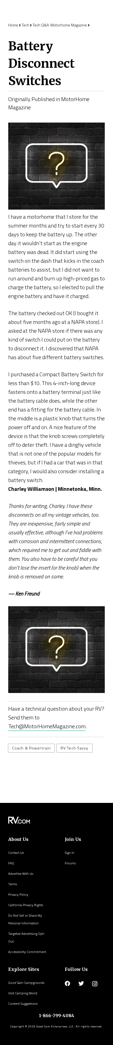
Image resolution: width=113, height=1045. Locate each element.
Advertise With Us (20, 873)
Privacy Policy (18, 894)
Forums (70, 863)
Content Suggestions (23, 1003)
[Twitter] (81, 983)
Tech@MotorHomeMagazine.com (47, 726)
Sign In (69, 852)
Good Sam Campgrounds (26, 982)
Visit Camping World (22, 993)
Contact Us (16, 852)
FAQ (11, 863)
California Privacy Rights (25, 905)
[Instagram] (94, 984)
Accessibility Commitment (27, 951)
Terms (12, 884)
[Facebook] (67, 983)
